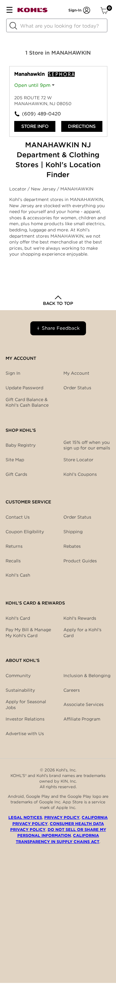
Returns (14, 546)
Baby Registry (21, 445)
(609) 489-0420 (40, 114)
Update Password (24, 387)
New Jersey (44, 188)
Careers (71, 690)
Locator (18, 188)
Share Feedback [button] (61, 328)
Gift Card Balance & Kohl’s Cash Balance (27, 402)
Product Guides (80, 560)
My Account (76, 373)
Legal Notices (25, 817)
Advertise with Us (25, 733)
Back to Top (58, 303)
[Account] (86, 10)
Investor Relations (25, 719)
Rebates (72, 546)
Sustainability (20, 690)
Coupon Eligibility (25, 531)
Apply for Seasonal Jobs (26, 704)
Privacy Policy (61, 817)
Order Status (77, 517)
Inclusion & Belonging (86, 675)
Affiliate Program (81, 719)
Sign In (13, 373)
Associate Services (83, 704)
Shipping (73, 531)
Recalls (13, 560)
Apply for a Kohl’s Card (82, 632)
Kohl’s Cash (18, 575)
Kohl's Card (18, 618)
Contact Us (18, 517)
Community (18, 675)
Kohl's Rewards (79, 618)
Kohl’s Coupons (80, 474)
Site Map (15, 459)
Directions (82, 126)
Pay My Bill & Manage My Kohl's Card (28, 632)
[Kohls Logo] (32, 11)
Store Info (35, 126)
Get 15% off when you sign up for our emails (86, 445)
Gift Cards (16, 474)
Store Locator (78, 459)
